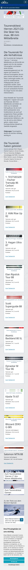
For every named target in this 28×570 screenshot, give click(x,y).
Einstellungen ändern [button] (14, 564)
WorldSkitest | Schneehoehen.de (13, 45)
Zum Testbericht (10, 196)
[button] (22, 519)
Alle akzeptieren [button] (14, 558)
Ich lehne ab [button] (14, 561)
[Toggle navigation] (25, 2)
